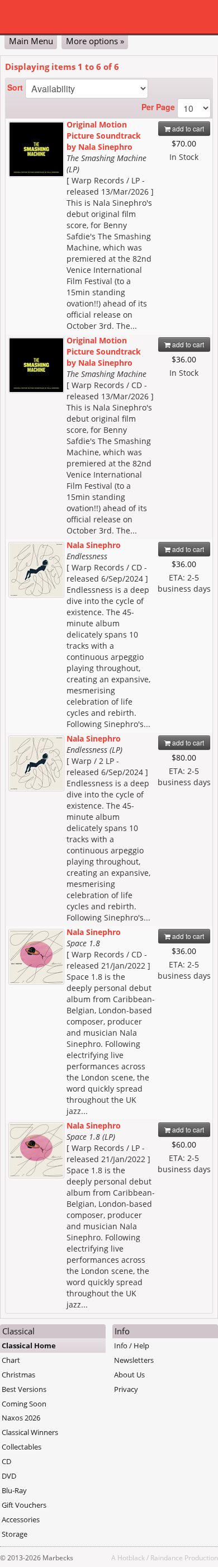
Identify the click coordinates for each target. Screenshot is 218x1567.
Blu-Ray (14, 1490)
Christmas (18, 1375)
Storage (14, 1534)
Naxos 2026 (21, 1418)
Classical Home (29, 1346)
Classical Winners (30, 1432)
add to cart (187, 128)
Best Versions (24, 1389)
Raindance (166, 1557)
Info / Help (131, 1346)
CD (6, 1461)
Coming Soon (24, 1404)
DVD (9, 1476)
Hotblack (131, 1557)
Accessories (21, 1519)
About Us (129, 1375)
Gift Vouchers (24, 1505)
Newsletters (134, 1360)
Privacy (126, 1389)
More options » (95, 40)
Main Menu (31, 40)
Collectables (21, 1447)
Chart (11, 1360)
